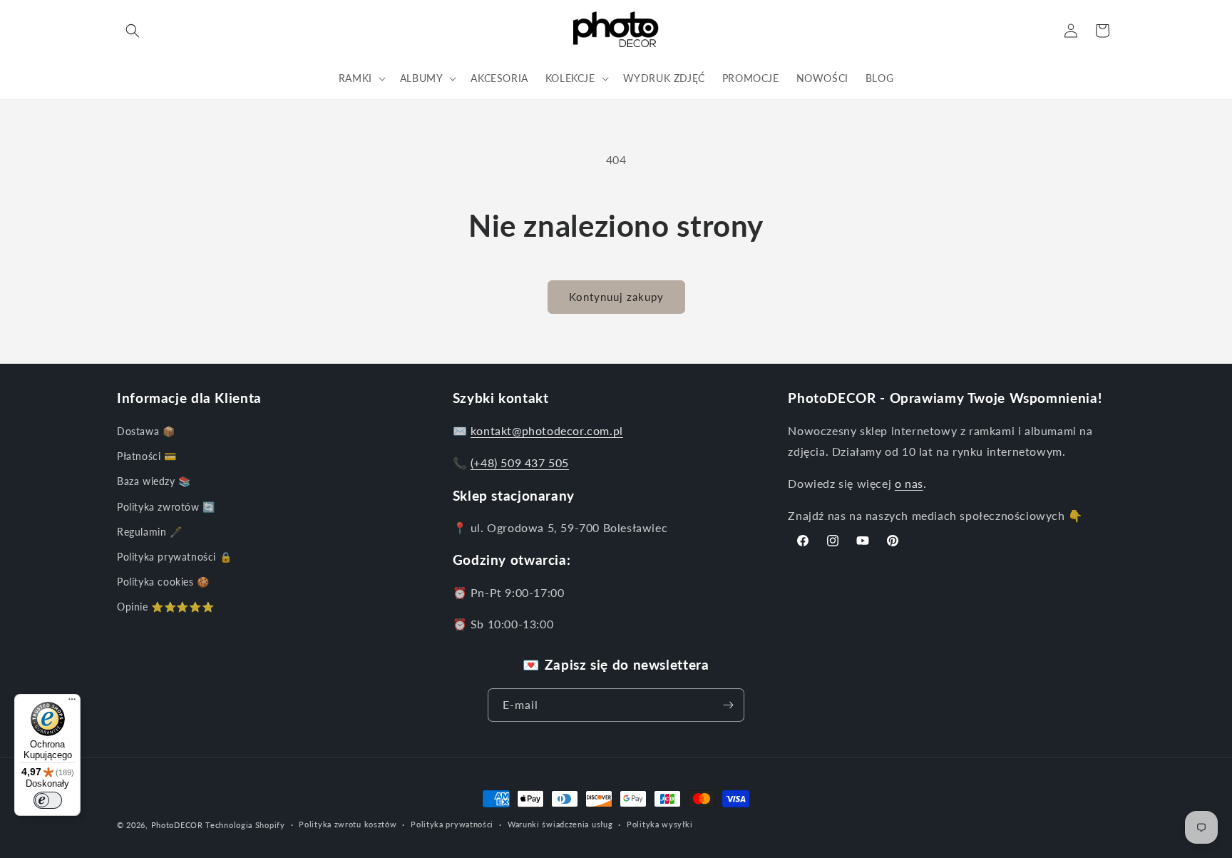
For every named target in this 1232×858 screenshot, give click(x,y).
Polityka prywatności (452, 824)
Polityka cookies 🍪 (163, 582)
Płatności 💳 (147, 456)
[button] (132, 30)
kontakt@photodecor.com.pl (547, 430)
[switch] (48, 800)
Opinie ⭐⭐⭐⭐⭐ (165, 607)
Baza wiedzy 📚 (154, 481)
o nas (909, 483)
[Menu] (72, 702)
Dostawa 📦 (146, 431)
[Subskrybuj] (728, 705)
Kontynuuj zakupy (616, 296)
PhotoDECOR (177, 824)
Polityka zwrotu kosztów (347, 824)
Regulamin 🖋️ (150, 532)
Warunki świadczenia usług (560, 824)
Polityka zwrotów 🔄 (166, 507)
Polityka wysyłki (659, 824)
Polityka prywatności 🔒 (174, 557)
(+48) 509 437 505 (520, 462)
